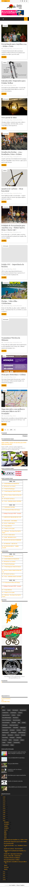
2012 (4, 873)
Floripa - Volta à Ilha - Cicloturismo (9, 302)
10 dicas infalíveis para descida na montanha (17, 787)
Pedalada (5, 25)
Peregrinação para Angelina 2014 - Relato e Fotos (13, 45)
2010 (4, 877)
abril (5, 838)
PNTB (10, 740)
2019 (4, 810)
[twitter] (24, 1)
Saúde (3, 742)
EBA (19, 722)
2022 (4, 804)
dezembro (6, 822)
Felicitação (4, 725)
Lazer (24, 730)
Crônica (13, 715)
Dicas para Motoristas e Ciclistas (13, 374)
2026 (4, 797)
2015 (4, 818)
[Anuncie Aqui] (12, 15)
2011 (4, 875)
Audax (8, 710)
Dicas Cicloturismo (6, 720)
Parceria (23, 735)
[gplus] (27, 1)
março (5, 865)
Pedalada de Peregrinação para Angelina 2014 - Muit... (15, 851)
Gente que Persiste (6, 727)
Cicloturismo (6, 207)
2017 (4, 814)
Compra (5, 62)
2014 (4, 820)
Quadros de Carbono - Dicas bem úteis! (12, 190)
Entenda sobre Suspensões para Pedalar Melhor (13, 82)
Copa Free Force (5, 715)
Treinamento (16, 742)
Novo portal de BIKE (9, 117)
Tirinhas (9, 742)
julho (5, 832)
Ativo (2, 700)
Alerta (3, 710)
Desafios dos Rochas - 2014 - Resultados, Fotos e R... (15, 846)
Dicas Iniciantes (5, 722)
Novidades (10, 735)
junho (5, 834)
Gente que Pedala (14, 725)
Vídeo (12, 745)
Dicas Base (15, 717)
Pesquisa (4, 740)
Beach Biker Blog (5, 701)
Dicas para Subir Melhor (13, 763)
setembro (6, 828)
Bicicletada (15, 710)
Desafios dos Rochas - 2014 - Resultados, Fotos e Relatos (12, 153)
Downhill (14, 722)
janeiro (6, 869)
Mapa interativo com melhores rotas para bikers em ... (15, 862)
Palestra (17, 735)
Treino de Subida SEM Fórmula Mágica (16, 757)
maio (5, 836)
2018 (4, 812)
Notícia (4, 390)
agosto (6, 830)
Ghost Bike (15, 727)
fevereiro (6, 867)
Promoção (16, 740)
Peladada (19, 737)
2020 (4, 808)
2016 (4, 816)
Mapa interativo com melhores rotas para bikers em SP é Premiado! (13, 411)
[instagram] (22, 1)
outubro (6, 826)
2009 (4, 879)
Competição (13, 712)
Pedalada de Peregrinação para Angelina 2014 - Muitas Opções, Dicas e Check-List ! (13, 227)
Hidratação (22, 727)
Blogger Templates (20, 885)
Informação (5, 99)
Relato (22, 740)
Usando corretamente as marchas (15, 781)
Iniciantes (12, 730)
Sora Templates (12, 885)
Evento (23, 722)
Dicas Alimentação (6, 717)
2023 (4, 802)
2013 (4, 871)
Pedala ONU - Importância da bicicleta (12, 265)
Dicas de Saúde (16, 720)
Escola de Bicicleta (5, 698)
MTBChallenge (22, 732)
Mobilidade (13, 732)
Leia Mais (4, 57)
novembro (6, 824)
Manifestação (5, 732)
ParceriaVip (5, 737)
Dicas (4, 356)
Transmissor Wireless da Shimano (10, 339)
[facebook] (20, 1)
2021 (4, 806)
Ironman (19, 730)
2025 (4, 799)
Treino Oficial (5, 745)
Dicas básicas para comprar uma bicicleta (17, 775)
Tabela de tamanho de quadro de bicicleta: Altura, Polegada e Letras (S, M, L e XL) (17, 752)
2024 (4, 800)
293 (11, 429)
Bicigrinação (23, 710)
